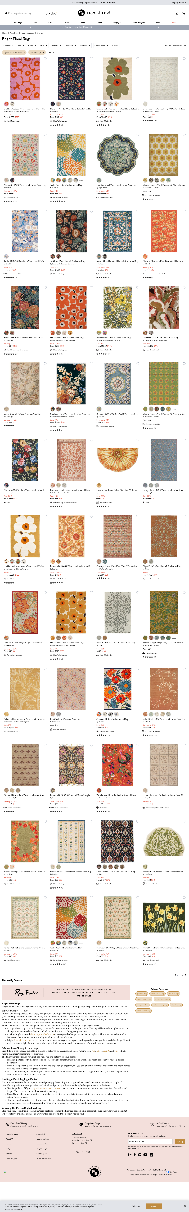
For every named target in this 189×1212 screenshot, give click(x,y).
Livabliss (54, 874)
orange (106, 1051)
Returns (9, 1153)
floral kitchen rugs (22, 1040)
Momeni (55, 111)
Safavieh (8, 264)
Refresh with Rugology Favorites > (94, 27)
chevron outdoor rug (162, 999)
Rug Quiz (117, 22)
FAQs (8, 1148)
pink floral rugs (173, 993)
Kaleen (147, 569)
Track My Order (12, 1133)
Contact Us (77, 1134)
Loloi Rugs (9, 340)
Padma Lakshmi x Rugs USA (61, 493)
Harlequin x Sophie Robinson (107, 798)
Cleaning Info (42, 1153)
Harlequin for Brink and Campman (109, 340)
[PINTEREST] (139, 1154)
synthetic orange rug (160, 1005)
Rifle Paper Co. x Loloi (152, 111)
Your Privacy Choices (172, 1173)
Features (83, 45)
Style (67, 22)
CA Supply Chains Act (157, 1174)
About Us (9, 1138)
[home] (94, 16)
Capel (100, 874)
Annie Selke (56, 721)
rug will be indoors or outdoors (46, 1088)
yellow (99, 1051)
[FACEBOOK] (135, 1154)
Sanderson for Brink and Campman (63, 264)
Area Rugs (17, 22)
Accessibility (41, 1134)
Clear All (51, 52)
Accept (153, 1206)
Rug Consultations (44, 1158)
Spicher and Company (152, 187)
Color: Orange (35, 52)
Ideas (158, 22)
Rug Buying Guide (44, 1148)
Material (54, 45)
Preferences (136, 1206)
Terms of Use (135, 1148)
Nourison (55, 187)
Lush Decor (102, 493)
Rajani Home (102, 187)
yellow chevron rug (157, 993)
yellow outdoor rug (143, 1010)
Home (4, 33)
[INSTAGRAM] (129, 1154)
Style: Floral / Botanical (12, 52)
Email (84, 1151)
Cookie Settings (43, 1138)
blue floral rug (176, 1005)
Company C (10, 493)
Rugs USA (148, 798)
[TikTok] (151, 1154)
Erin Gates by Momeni (13, 798)
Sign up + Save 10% (180, 2)
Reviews (9, 1143)
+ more (81, 180)
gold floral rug (142, 993)
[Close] (185, 1206)
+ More (115, 45)
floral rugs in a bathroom (42, 1034)
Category (6, 45)
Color (30, 45)
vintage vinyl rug (142, 1005)
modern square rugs (144, 999)
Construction (99, 45)
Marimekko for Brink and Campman (17, 111)
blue (116, 1051)
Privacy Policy (178, 1146)
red (93, 1051)
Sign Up (180, 1141)
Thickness (69, 45)
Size (19, 45)
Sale (173, 22)
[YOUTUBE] (145, 1154)
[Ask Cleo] (51, 13)
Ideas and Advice (43, 1143)
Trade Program (139, 22)
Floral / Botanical (27, 33)
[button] (184, 13)
